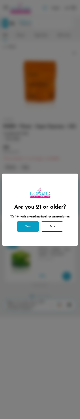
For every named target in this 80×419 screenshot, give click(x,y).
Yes (28, 226)
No (52, 226)
